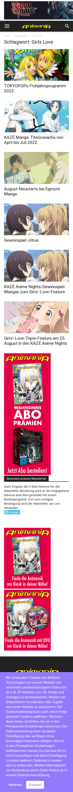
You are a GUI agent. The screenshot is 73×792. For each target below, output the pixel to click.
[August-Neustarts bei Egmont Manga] (36, 168)
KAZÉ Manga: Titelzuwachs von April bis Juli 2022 (33, 140)
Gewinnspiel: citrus (21, 240)
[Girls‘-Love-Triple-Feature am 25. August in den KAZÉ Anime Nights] (36, 317)
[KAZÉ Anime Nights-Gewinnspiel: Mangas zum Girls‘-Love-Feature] (36, 266)
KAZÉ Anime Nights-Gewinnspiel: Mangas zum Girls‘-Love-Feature (34, 289)
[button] (6, 26)
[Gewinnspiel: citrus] (36, 219)
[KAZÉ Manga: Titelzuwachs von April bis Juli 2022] (36, 116)
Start (7, 36)
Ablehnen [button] (15, 784)
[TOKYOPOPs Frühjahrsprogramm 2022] (36, 65)
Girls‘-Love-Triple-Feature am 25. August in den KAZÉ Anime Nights (35, 341)
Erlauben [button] (35, 784)
